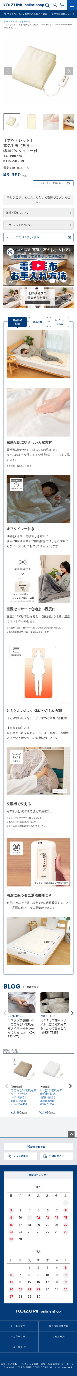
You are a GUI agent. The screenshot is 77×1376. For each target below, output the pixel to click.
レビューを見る (59, 322)
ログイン (55, 5)
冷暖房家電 (24, 21)
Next (69, 71)
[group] (22, 1015)
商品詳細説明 (17, 322)
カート (62, 5)
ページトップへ (71, 1134)
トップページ (10, 21)
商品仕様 (37, 322)
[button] (72, 1013)
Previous (8, 71)
